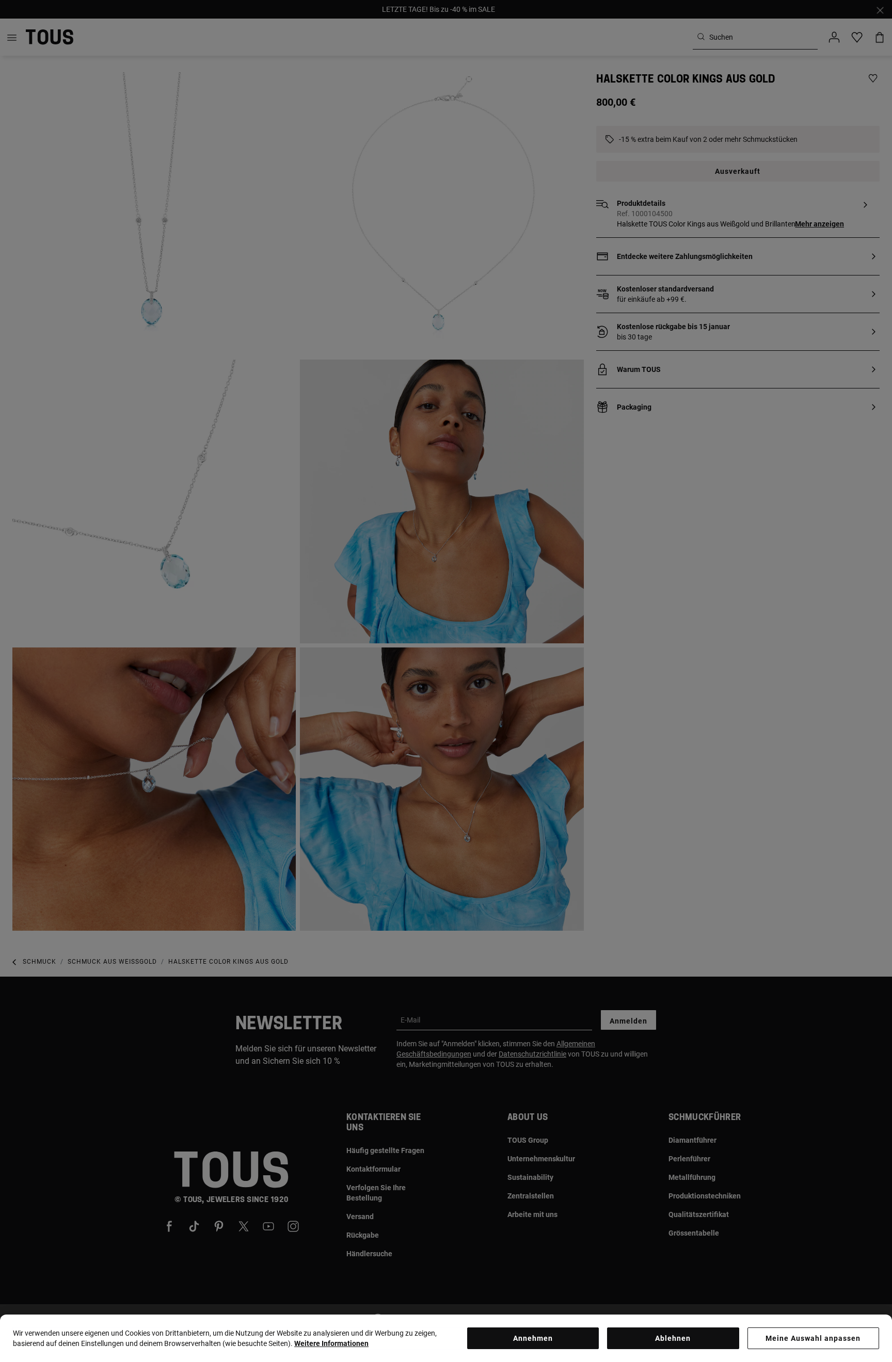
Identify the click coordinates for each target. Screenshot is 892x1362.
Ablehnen (673, 1338)
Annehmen (533, 1338)
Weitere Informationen (331, 1343)
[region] (446, 1338)
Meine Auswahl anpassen (813, 1338)
